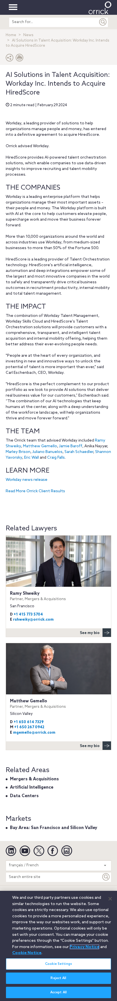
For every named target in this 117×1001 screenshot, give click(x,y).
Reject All (58, 978)
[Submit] (103, 22)
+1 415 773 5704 (28, 614)
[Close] (110, 899)
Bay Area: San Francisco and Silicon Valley (53, 827)
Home (11, 35)
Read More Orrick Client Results (35, 491)
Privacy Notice (84, 946)
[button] (10, 59)
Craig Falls (56, 457)
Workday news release (26, 479)
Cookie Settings (58, 964)
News (28, 35)
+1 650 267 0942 (29, 727)
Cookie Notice (26, 952)
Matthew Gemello (40, 446)
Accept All (58, 992)
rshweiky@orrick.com (33, 620)
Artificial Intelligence (31, 787)
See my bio (90, 633)
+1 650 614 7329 (28, 722)
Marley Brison (18, 452)
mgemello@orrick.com (34, 733)
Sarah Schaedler (78, 452)
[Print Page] (20, 59)
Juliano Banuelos (47, 452)
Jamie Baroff (70, 446)
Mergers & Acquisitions (34, 779)
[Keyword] (106, 877)
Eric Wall (31, 457)
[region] (58, 946)
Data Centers (24, 796)
